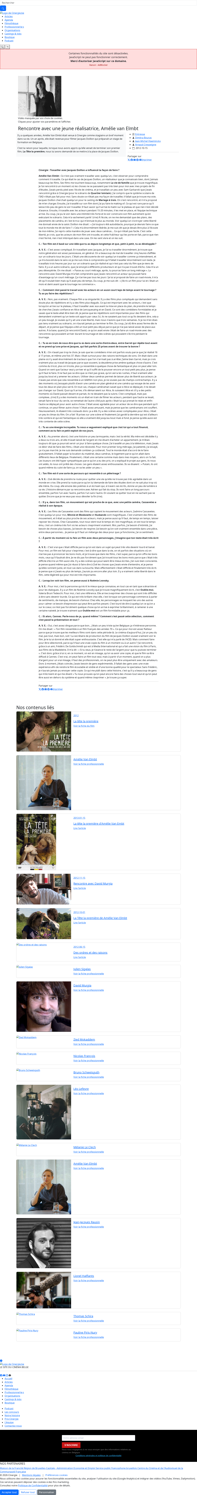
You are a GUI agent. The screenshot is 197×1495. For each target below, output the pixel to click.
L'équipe (9, 1422)
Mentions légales (31, 1475)
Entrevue (140, 134)
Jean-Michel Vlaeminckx (148, 141)
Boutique (10, 37)
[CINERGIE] (12, 12)
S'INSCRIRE (71, 1445)
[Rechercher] (3, 8)
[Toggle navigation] (2, 47)
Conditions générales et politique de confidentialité (98, 1455)
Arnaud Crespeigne (145, 144)
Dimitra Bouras (143, 137)
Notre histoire (12, 1415)
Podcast (9, 40)
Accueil (8, 1378)
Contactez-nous (13, 1425)
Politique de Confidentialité (33, 1485)
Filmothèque (11, 23)
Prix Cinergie (11, 1418)
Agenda (9, 19)
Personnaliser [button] (46, 1492)
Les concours (12, 1412)
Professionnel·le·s (14, 26)
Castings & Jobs (13, 33)
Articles (9, 16)
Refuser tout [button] (28, 1492)
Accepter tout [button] (9, 1492)
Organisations (12, 30)
